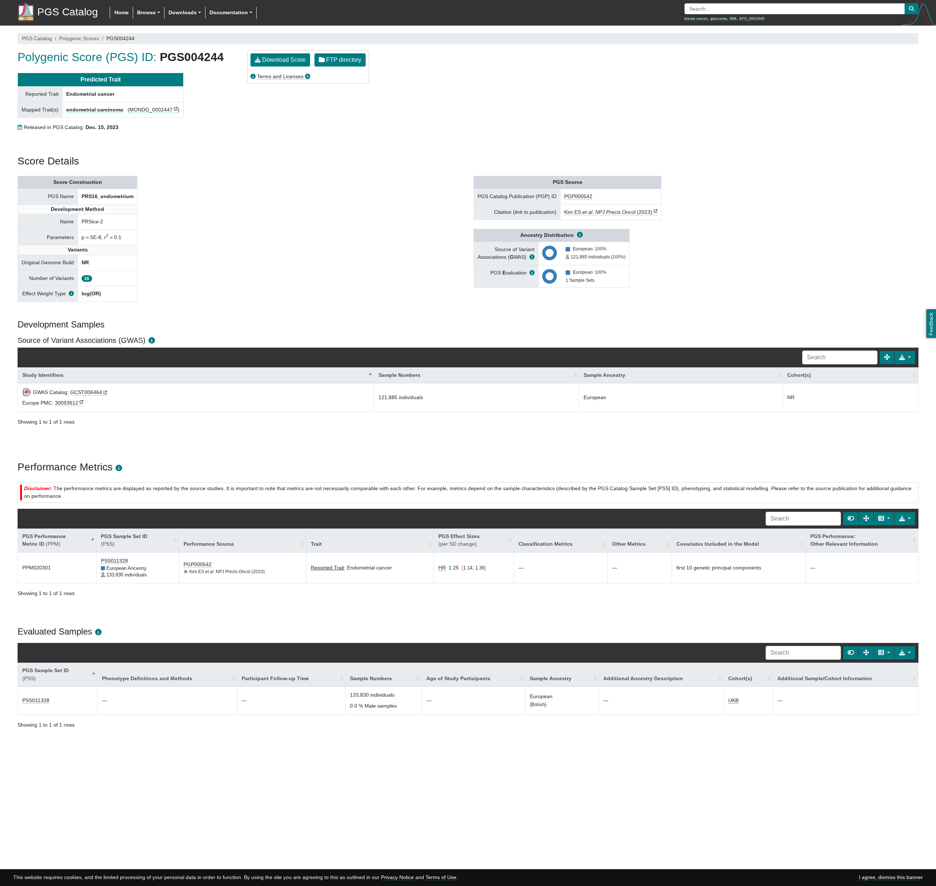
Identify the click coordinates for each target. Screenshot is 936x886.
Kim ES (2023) (608, 212)
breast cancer (695, 18)
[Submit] (911, 8)
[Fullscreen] (887, 357)
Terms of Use (441, 877)
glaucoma (718, 18)
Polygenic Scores (79, 38)
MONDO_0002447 (151, 110)
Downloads (183, 12)
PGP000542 (578, 196)
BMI (733, 18)
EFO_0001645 (752, 18)
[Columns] (884, 519)
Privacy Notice (397, 877)
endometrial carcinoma (94, 110)
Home (121, 12)
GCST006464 (86, 392)
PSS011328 (114, 561)
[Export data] (905, 357)
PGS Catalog (37, 38)
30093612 (66, 403)
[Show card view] (851, 519)
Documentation (229, 12)
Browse (146, 12)
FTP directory (343, 60)
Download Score (283, 60)
